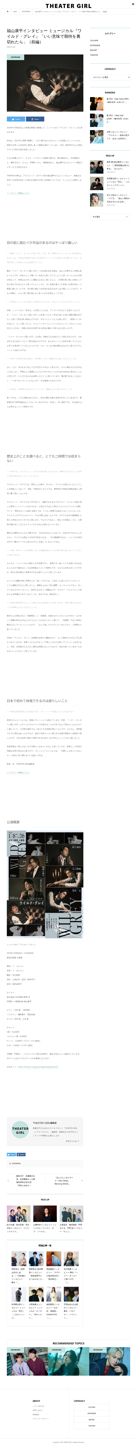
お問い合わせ (37, 1410)
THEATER (94, 55)
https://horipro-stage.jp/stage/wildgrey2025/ (38, 1067)
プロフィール (71, 1141)
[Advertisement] (45, 218)
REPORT (93, 50)
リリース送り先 (38, 1406)
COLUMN (94, 40)
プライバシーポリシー (41, 1418)
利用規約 (36, 1414)
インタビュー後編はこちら (18, 193)
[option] (27, 1361)
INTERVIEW (16, 1163)
